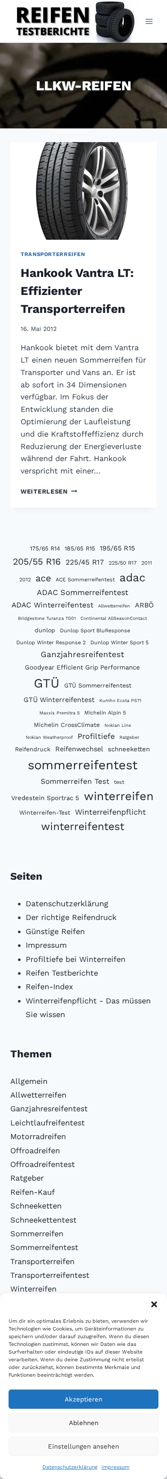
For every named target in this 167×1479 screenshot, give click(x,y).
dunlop (45, 630)
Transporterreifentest (49, 1275)
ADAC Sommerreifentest (82, 592)
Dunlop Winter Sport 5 (119, 642)
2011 (146, 562)
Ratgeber (129, 737)
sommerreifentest (82, 765)
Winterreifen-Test (44, 812)
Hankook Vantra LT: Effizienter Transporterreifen (77, 291)
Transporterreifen (53, 254)
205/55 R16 (37, 561)
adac (132, 577)
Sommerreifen (36, 1233)
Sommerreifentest (44, 1247)
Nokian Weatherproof (49, 737)
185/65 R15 (80, 548)
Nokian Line (117, 725)
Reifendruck (33, 749)
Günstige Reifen (55, 931)
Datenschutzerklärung (69, 1467)
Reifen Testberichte (62, 972)
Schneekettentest (43, 1219)
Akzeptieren (83, 1399)
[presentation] (83, 191)
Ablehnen (83, 1423)
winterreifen (119, 796)
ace (43, 578)
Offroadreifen (35, 1150)
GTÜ (47, 683)
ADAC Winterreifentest (52, 605)
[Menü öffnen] (149, 21)
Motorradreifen (38, 1136)
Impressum (115, 1467)
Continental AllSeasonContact (114, 618)
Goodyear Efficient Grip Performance (82, 667)
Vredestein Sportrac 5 (45, 798)
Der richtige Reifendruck (71, 917)
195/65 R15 (117, 548)
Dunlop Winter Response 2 (51, 642)
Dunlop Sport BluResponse (95, 630)
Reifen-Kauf (32, 1191)
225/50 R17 (123, 562)
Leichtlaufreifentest (47, 1122)
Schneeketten (36, 1205)
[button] (154, 1304)
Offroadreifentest (42, 1164)
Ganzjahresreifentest (82, 654)
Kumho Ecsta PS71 (120, 700)
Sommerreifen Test (75, 781)
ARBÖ (144, 605)
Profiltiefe (96, 736)
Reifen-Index (49, 986)
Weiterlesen (49, 491)
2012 (25, 579)
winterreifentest (82, 826)
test (119, 782)
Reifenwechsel (79, 749)
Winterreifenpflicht (110, 811)
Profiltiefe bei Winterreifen (75, 959)
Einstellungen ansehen (83, 1446)
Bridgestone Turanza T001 (47, 618)
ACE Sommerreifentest (85, 579)
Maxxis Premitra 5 (59, 713)
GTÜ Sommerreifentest (97, 685)
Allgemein (29, 1081)
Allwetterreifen (114, 606)
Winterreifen (33, 1288)
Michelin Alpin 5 (105, 712)
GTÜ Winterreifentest (59, 700)
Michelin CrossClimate (67, 724)
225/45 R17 (85, 562)
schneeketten (129, 749)
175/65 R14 (45, 548)
